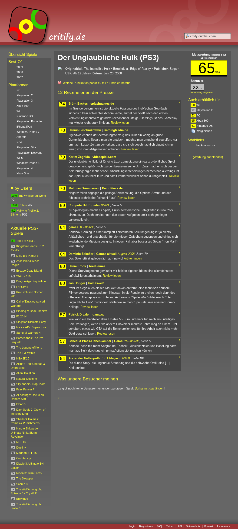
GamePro (121, 341)
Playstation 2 (202, 110)
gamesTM (76, 227)
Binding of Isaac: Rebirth (31, 311)
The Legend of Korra (29, 347)
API (180, 526)
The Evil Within (25, 353)
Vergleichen (204, 131)
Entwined (22, 498)
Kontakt (208, 526)
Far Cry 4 (22, 287)
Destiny (21, 447)
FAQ (159, 526)
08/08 (126, 358)
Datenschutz (193, 526)
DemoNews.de (112, 188)
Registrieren (146, 526)
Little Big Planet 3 (27, 255)
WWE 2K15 (23, 276)
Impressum (223, 526)
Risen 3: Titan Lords (29, 473)
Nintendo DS (202, 125)
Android (21, 137)
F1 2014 (21, 316)
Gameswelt (96, 283)
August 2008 (126, 254)
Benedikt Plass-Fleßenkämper (90, 341)
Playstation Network (29, 152)
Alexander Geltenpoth (84, 358)
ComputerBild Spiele (84, 205)
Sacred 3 (22, 484)
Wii (196, 105)
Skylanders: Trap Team (30, 384)
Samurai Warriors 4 (28, 332)
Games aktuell (106, 254)
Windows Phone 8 (28, 163)
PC (196, 115)
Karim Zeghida (79, 157)
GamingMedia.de (116, 130)
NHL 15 (21, 442)
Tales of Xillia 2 (25, 241)
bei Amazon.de (206, 145)
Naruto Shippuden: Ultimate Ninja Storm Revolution (25, 432)
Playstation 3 (25, 100)
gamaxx (98, 314)
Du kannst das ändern (149, 388)
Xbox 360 (200, 120)
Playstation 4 (25, 168)
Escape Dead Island (29, 270)
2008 (20, 72)
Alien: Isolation (25, 373)
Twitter (170, 526)
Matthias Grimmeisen (84, 188)
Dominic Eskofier (81, 254)
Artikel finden (133, 258)
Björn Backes (78, 103)
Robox (23, 205)
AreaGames (97, 266)
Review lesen (120, 122)
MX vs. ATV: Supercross (31, 327)
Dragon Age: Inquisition (31, 281)
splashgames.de (102, 103)
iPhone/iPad (24, 126)
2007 (20, 77)
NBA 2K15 (22, 358)
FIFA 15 (21, 404)
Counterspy (23, 458)
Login (132, 526)
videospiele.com (104, 157)
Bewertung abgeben (202, 92)
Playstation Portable (29, 121)
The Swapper (24, 478)
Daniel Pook (77, 266)
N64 (19, 142)
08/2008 (88, 227)
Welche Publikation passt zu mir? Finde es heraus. (97, 83)
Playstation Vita (26, 147)
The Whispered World (32, 195)
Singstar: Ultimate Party (31, 322)
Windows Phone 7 (28, 131)
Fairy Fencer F (25, 389)
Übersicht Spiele (22, 54)
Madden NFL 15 (26, 453)
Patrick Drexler (79, 314)
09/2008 (104, 205)
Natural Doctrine (26, 378)
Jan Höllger (77, 283)
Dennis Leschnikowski (85, 130)
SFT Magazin (111, 358)
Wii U (20, 158)
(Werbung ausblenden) (208, 157)
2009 (20, 67)
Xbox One (23, 173)
